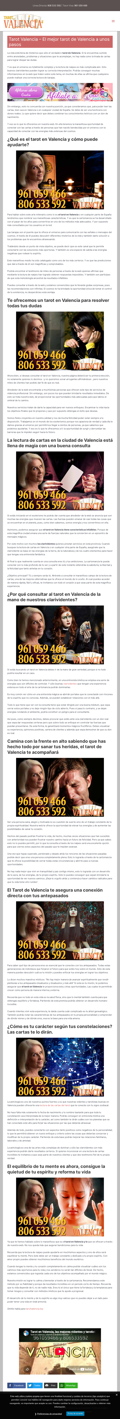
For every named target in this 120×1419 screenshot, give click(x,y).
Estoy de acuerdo (75, 1413)
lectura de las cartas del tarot (55, 1105)
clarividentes (70, 683)
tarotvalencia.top (34, 1308)
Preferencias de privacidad (49, 1414)
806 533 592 (54, 5)
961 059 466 (80, 5)
